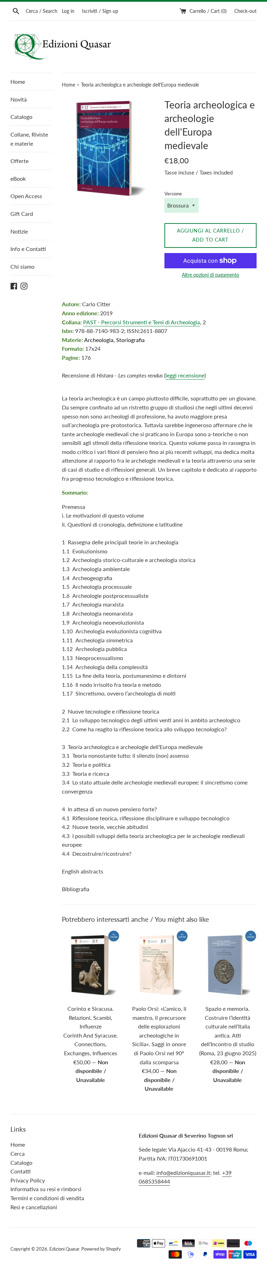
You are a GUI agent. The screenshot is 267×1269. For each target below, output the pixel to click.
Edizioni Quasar (64, 1249)
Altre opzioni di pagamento (210, 275)
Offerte (19, 160)
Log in (68, 11)
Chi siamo (22, 266)
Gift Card (21, 213)
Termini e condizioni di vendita (47, 1198)
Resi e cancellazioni (33, 1207)
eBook (18, 178)
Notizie (19, 231)
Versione (173, 193)
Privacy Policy (27, 1180)
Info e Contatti (28, 248)
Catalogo (21, 116)
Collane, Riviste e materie (29, 139)
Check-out (245, 11)
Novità (18, 99)
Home (17, 81)
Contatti (20, 1171)
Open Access (26, 196)
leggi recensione (184, 375)
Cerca (17, 1153)
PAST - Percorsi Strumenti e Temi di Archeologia (141, 322)
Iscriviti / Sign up (100, 11)
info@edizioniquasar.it (183, 1172)
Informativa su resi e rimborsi (45, 1189)
